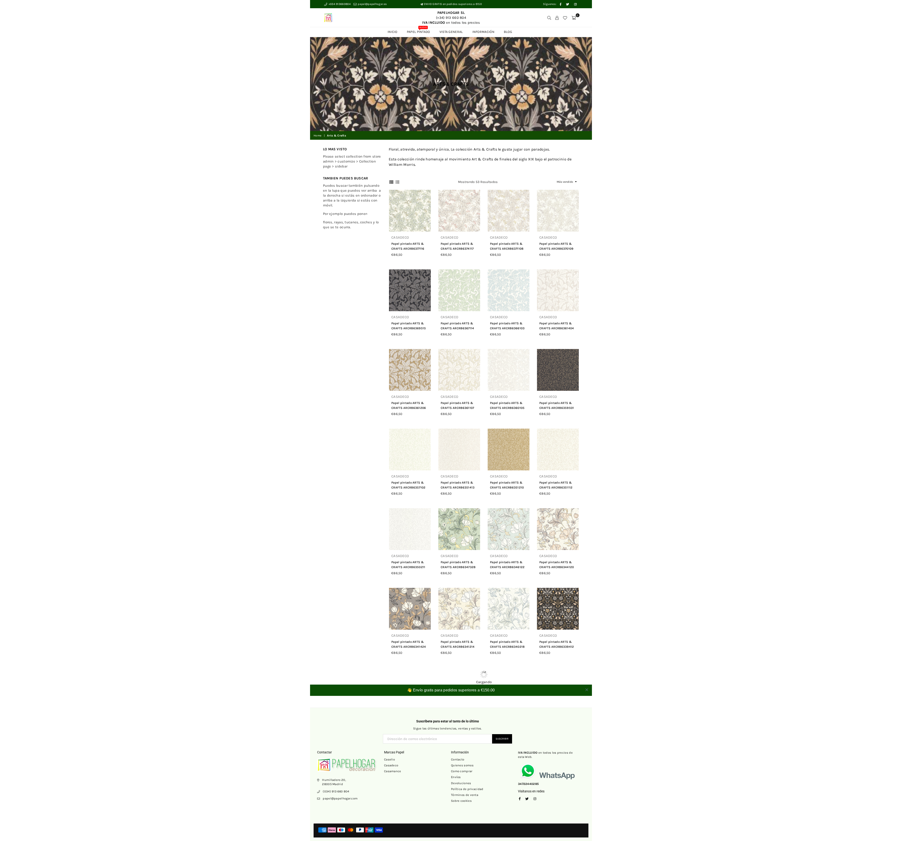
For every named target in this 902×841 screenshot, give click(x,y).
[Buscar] (549, 17)
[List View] (397, 181)
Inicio (392, 32)
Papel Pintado (418, 30)
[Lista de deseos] (565, 17)
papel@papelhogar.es (372, 4)
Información (483, 32)
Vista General (451, 32)
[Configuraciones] (557, 17)
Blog (508, 32)
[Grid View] (391, 181)
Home (317, 135)
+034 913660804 (339, 4)
